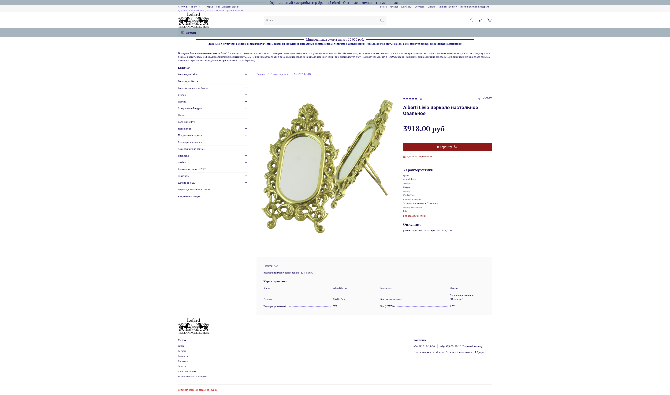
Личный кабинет (448, 6)
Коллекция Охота (188, 81)
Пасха (181, 115)
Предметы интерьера (190, 135)
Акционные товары (189, 196)
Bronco (182, 94)
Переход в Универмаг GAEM (194, 189)
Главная (260, 74)
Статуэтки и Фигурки (190, 108)
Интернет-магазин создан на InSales (197, 389)
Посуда (182, 101)
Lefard (383, 6)
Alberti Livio (409, 179)
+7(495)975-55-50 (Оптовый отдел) (220, 6)
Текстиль (183, 175)
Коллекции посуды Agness (193, 88)
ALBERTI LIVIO (302, 74)
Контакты (406, 6)
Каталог (394, 6)
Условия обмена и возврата (474, 6)
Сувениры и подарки (190, 142)
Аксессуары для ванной (191, 148)
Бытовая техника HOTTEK (192, 169)
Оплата (432, 6)
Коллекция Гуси (187, 121)
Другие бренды (279, 74)
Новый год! (184, 128)
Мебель (182, 162)
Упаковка (183, 155)
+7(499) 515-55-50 (187, 6)
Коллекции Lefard (188, 74)
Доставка (420, 6)
